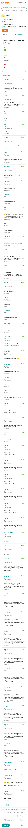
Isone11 (6, 265)
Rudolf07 (7, 390)
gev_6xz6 (7, 236)
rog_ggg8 (7, 593)
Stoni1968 (7, 310)
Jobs (22, 812)
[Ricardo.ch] (5, 3)
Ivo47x (6, 223)
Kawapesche (8, 775)
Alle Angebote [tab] (7, 34)
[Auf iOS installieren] (8, 819)
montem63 (7, 167)
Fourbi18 (6, 207)
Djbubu (6, 403)
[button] (19, 2)
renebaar (7, 377)
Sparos (6, 432)
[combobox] (14, 7)
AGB (3, 809)
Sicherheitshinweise (10, 816)
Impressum (23, 809)
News (18, 812)
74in (5, 546)
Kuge (5, 152)
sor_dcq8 (7, 323)
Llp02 (5, 124)
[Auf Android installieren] (20, 819)
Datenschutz (8, 812)
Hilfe (14, 812)
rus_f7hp (7, 336)
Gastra (6, 138)
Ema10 (6, 283)
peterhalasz (8, 762)
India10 (6, 181)
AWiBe (6, 95)
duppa (6, 791)
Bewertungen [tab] (19, 34)
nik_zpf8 (6, 111)
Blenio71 (6, 80)
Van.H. (6, 297)
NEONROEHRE (8, 533)
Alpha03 (6, 559)
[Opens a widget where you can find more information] (5, 825)
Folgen (5, 30)
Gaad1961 (7, 351)
